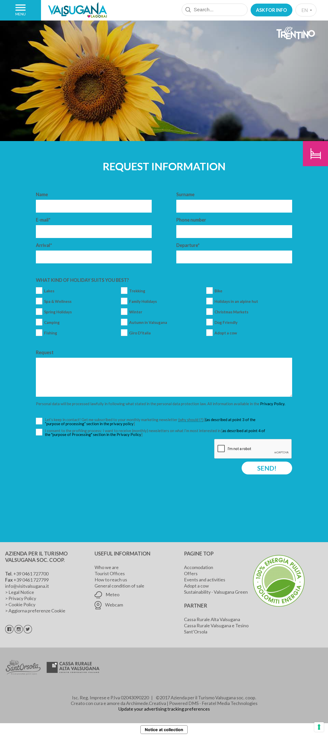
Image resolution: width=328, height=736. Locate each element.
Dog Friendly (226, 322)
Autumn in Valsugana (148, 322)
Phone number (191, 219)
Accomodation (198, 567)
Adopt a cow (225, 333)
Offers (191, 573)
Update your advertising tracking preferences (164, 709)
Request (45, 352)
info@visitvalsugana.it (27, 586)
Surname (185, 194)
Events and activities (204, 579)
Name (42, 194)
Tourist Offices (110, 573)
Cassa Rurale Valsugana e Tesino (216, 625)
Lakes (49, 291)
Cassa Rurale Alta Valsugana (212, 619)
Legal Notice (21, 592)
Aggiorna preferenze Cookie (36, 610)
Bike (218, 291)
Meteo (112, 594)
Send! (266, 468)
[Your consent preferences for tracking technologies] (319, 727)
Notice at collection (164, 729)
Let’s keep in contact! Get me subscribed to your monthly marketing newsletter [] (155, 422)
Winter (135, 312)
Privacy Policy (22, 598)
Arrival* (44, 245)
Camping (52, 322)
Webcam (113, 605)
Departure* (188, 245)
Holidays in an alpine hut (236, 301)
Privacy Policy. (272, 403)
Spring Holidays (58, 312)
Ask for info (271, 10)
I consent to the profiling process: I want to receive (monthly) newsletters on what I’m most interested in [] (155, 432)
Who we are (107, 567)
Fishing (50, 333)
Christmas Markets (231, 312)
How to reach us (111, 579)
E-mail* (43, 219)
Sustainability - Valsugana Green (216, 592)
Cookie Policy (21, 604)
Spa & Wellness (57, 301)
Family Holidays (143, 301)
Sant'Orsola (195, 631)
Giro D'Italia (140, 333)
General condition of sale (119, 586)
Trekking (137, 291)
